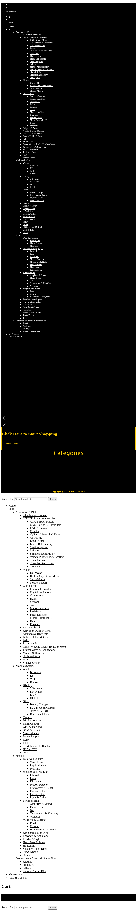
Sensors (33, 107)
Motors (26, 80)
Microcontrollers (37, 112)
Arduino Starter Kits (31, 331)
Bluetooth (34, 165)
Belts (25, 139)
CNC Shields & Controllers (41, 43)
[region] (68, 382)
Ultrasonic (34, 256)
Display (26, 176)
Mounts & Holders (31, 149)
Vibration (34, 286)
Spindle (33, 64)
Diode (32, 123)
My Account (14, 334)
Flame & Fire (35, 278)
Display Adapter (30, 206)
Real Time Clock (37, 200)
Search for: (7, 498)
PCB (25, 155)
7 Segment (34, 179)
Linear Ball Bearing (38, 59)
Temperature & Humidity (40, 283)
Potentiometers (36, 117)
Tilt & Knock (28, 315)
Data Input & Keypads (39, 195)
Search (53, 499)
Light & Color (36, 270)
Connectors (35, 101)
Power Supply (29, 219)
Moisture (34, 246)
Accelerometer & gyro (32, 299)
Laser (32, 254)
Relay (25, 222)
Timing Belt (35, 77)
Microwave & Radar (38, 262)
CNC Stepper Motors (39, 40)
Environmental (29, 272)
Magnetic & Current (31, 288)
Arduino (26, 323)
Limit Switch (35, 56)
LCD (32, 184)
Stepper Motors (36, 91)
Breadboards (28, 141)
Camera (26, 203)
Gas (31, 280)
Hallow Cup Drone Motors (41, 85)
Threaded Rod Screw (39, 75)
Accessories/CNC (23, 32)
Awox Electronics (8, 12)
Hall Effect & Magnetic (40, 296)
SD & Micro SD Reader (33, 227)
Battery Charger (36, 192)
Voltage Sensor (29, 157)
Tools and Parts (29, 152)
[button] (68, 418)
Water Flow (35, 240)
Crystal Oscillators (38, 99)
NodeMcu (27, 326)
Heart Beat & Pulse (31, 307)
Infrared (33, 251)
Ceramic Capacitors (38, 96)
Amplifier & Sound (38, 275)
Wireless (26, 163)
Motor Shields (29, 216)
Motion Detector (37, 259)
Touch (25, 318)
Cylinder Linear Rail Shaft (41, 51)
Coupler (33, 48)
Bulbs (32, 104)
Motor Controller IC (38, 120)
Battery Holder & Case (32, 136)
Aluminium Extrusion (32, 34)
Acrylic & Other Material (33, 131)
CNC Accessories (37, 45)
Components (28, 93)
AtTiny (26, 328)
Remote (33, 173)
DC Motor (34, 83)
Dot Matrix (34, 181)
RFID (25, 224)
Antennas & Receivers (32, 133)
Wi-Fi (32, 171)
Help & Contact (17, 877)
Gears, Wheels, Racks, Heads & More (39, 144)
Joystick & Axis (37, 198)
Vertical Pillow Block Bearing (42, 69)
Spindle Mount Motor (39, 67)
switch (32, 109)
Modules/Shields (23, 160)
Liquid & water (36, 243)
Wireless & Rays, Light (33, 248)
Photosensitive (36, 264)
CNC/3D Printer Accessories (35, 37)
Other (25, 190)
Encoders (34, 125)
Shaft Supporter (36, 61)
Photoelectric (35, 267)
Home (11, 26)
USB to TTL (28, 230)
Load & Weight (29, 304)
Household (27, 310)
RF (31, 168)
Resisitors (34, 115)
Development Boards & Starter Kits (31, 320)
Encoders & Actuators (32, 302)
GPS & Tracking (30, 211)
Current (33, 294)
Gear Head (34, 53)
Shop (11, 29)
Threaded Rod (36, 72)
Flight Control (29, 208)
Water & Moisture (30, 238)
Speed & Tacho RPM (32, 312)
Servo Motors (36, 88)
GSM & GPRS (29, 214)
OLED (33, 187)
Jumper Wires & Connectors (35, 147)
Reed (32, 291)
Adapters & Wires (30, 128)
